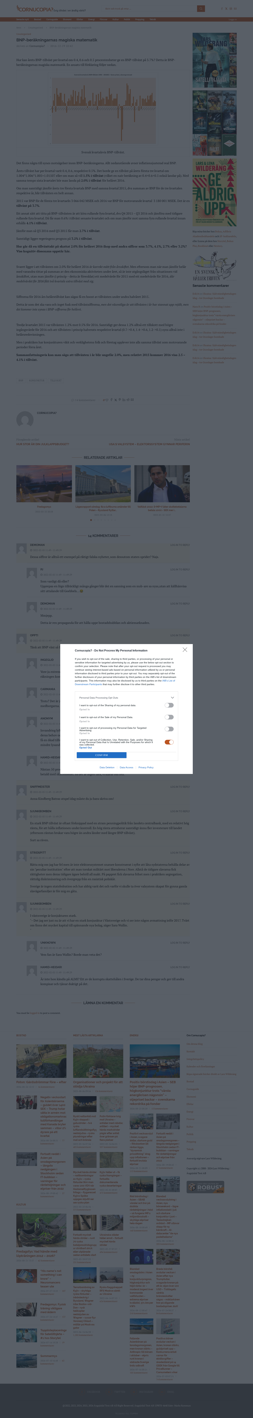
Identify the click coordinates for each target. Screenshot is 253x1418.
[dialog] (126, 709)
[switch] (169, 705)
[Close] (186, 651)
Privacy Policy (146, 767)
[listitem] (126, 697)
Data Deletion (107, 767)
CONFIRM (101, 755)
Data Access (126, 767)
